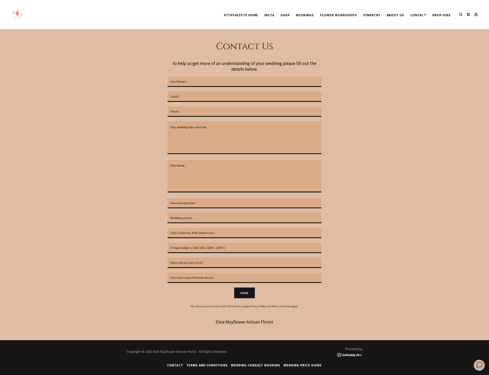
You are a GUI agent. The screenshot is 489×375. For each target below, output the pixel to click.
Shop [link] (285, 15)
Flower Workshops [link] (338, 15)
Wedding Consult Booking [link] (255, 365)
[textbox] (244, 82)
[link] (19, 14)
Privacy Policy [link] (258, 306)
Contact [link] (418, 15)
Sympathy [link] (372, 15)
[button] (476, 14)
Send (244, 293)
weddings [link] (305, 15)
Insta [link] (269, 15)
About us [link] (395, 15)
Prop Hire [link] (441, 15)
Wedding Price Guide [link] (302, 365)
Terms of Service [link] (281, 306)
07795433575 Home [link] (241, 15)
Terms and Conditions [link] (207, 365)
